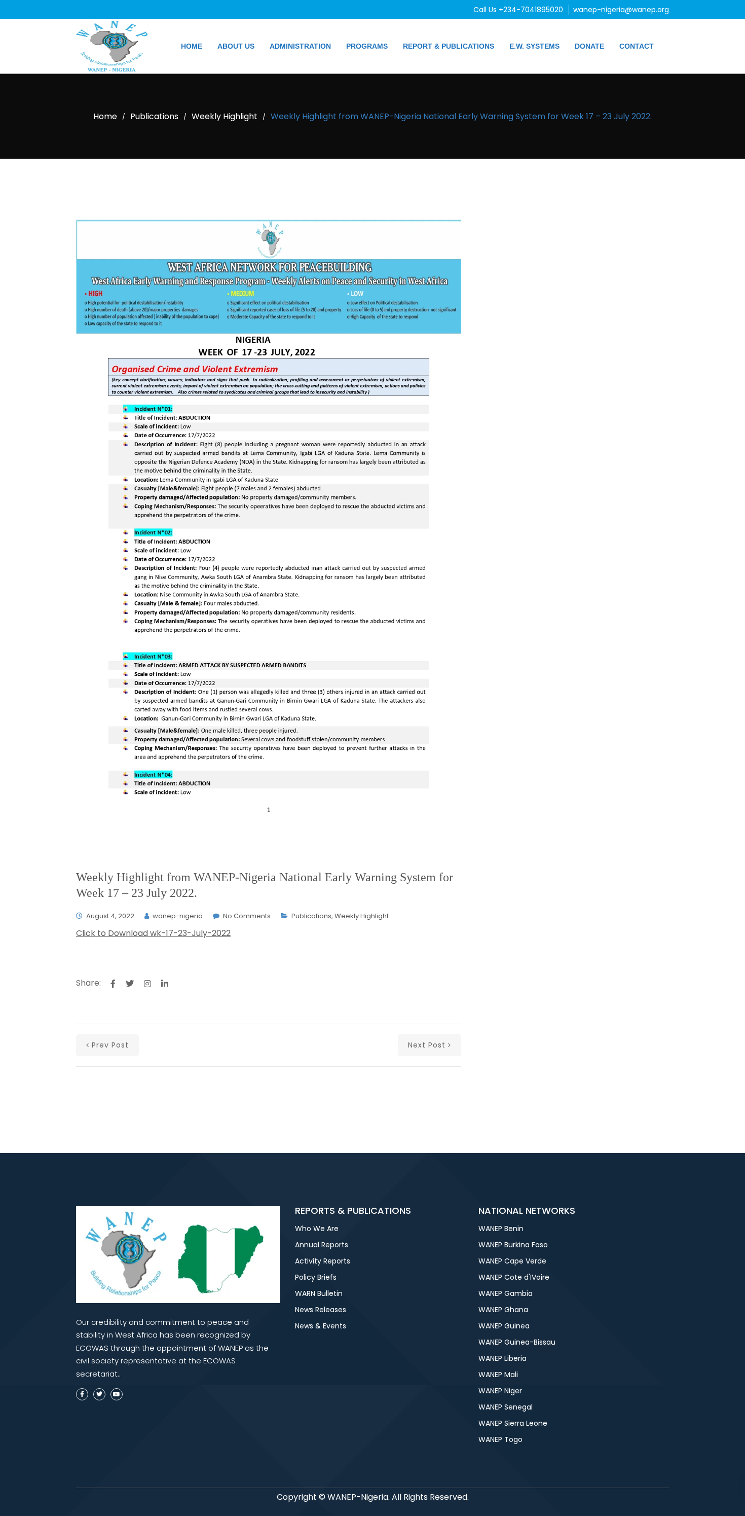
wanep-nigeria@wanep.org (621, 10)
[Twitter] (99, 1394)
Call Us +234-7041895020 (519, 10)
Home (191, 46)
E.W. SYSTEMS (534, 46)
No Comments (247, 916)
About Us (235, 46)
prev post (110, 1045)
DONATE (589, 46)
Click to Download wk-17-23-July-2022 (153, 933)
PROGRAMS (367, 46)
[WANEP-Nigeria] (114, 46)
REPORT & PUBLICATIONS (448, 46)
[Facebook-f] (82, 1394)
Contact (636, 46)
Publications (154, 116)
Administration (300, 46)
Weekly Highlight (224, 116)
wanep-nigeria (178, 916)
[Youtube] (116, 1394)
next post (426, 1045)
